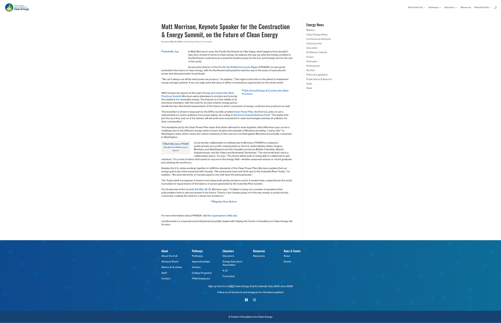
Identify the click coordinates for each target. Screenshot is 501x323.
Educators (449, 8)
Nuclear (310, 70)
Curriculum (229, 276)
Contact (165, 278)
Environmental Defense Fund (254, 115)
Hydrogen (311, 61)
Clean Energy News (191, 41)
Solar (309, 83)
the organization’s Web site (222, 215)
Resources (466, 8)
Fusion (310, 57)
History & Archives (171, 267)
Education (312, 47)
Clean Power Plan (243, 111)
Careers (196, 267)
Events (287, 261)
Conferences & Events (318, 39)
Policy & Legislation (317, 74)
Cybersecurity (314, 43)
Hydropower (313, 65)
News (287, 256)
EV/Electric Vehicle (316, 52)
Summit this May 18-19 (198, 189)
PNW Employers (201, 278)
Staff (164, 273)
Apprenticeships (201, 261)
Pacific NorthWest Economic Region (239, 67)
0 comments (206, 41)
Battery (310, 30)
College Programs (202, 273)
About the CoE (415, 8)
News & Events (481, 8)
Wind (309, 88)
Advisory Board (169, 261)
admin (166, 41)
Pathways (433, 8)
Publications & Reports (319, 79)
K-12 (225, 270)
